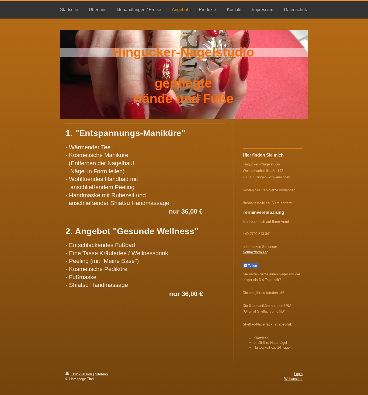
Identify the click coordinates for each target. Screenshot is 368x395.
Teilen (252, 266)
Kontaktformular (255, 252)
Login (298, 374)
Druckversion (81, 374)
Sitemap (101, 374)
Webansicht (293, 379)
